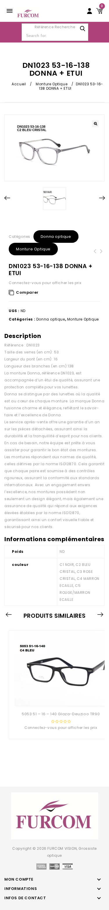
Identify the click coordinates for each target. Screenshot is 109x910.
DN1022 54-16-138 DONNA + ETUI (101, 255)
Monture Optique (51, 84)
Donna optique (56, 236)
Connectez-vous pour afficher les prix (45, 282)
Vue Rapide (60, 697)
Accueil (19, 84)
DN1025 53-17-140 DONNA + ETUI (95, 255)
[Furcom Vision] (28, 13)
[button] (95, 123)
